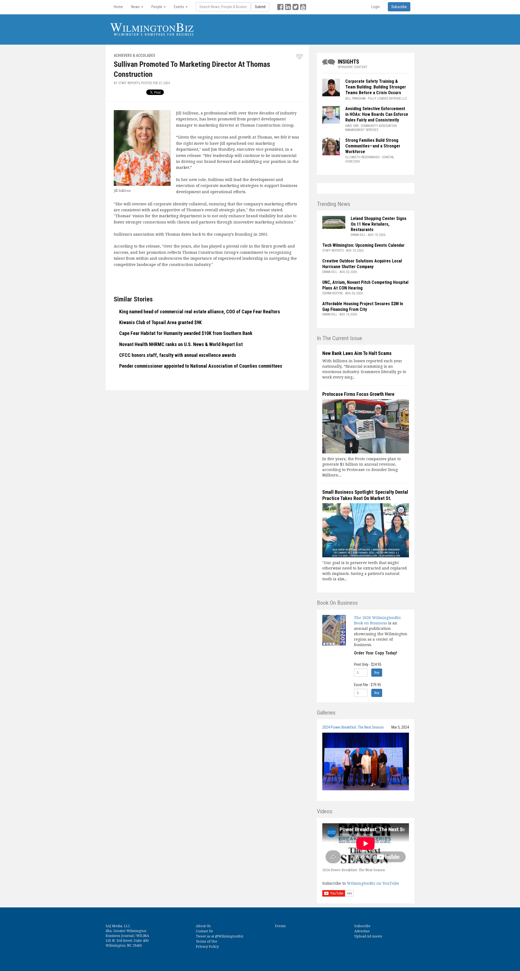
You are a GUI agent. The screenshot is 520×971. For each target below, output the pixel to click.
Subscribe (362, 926)
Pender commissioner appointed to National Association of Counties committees (200, 366)
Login (375, 7)
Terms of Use (206, 941)
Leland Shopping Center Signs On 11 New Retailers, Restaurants (379, 224)
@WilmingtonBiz (229, 936)
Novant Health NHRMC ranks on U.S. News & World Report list (181, 344)
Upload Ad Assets (368, 936)
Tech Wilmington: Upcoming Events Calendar (363, 245)
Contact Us (204, 931)
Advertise (362, 931)
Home (118, 7)
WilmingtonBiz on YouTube (373, 883)
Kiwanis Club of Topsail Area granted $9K (160, 322)
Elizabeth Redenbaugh (362, 157)
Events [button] (179, 7)
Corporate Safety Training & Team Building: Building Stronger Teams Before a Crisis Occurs (375, 87)
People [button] (157, 7)
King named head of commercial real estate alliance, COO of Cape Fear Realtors (199, 311)
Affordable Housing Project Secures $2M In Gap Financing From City (362, 306)
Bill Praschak (355, 98)
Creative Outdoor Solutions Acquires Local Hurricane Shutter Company (362, 263)
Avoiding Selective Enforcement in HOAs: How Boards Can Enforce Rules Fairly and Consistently (376, 114)
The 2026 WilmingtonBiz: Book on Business (377, 620)
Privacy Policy (207, 946)
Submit (260, 7)
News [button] (136, 7)
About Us (203, 926)
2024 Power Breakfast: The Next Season (353, 727)
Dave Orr (351, 126)
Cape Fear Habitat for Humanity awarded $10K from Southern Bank (185, 333)
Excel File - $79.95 (367, 685)
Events (280, 926)
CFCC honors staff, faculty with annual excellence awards (177, 355)
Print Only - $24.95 (367, 664)
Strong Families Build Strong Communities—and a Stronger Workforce (372, 146)
